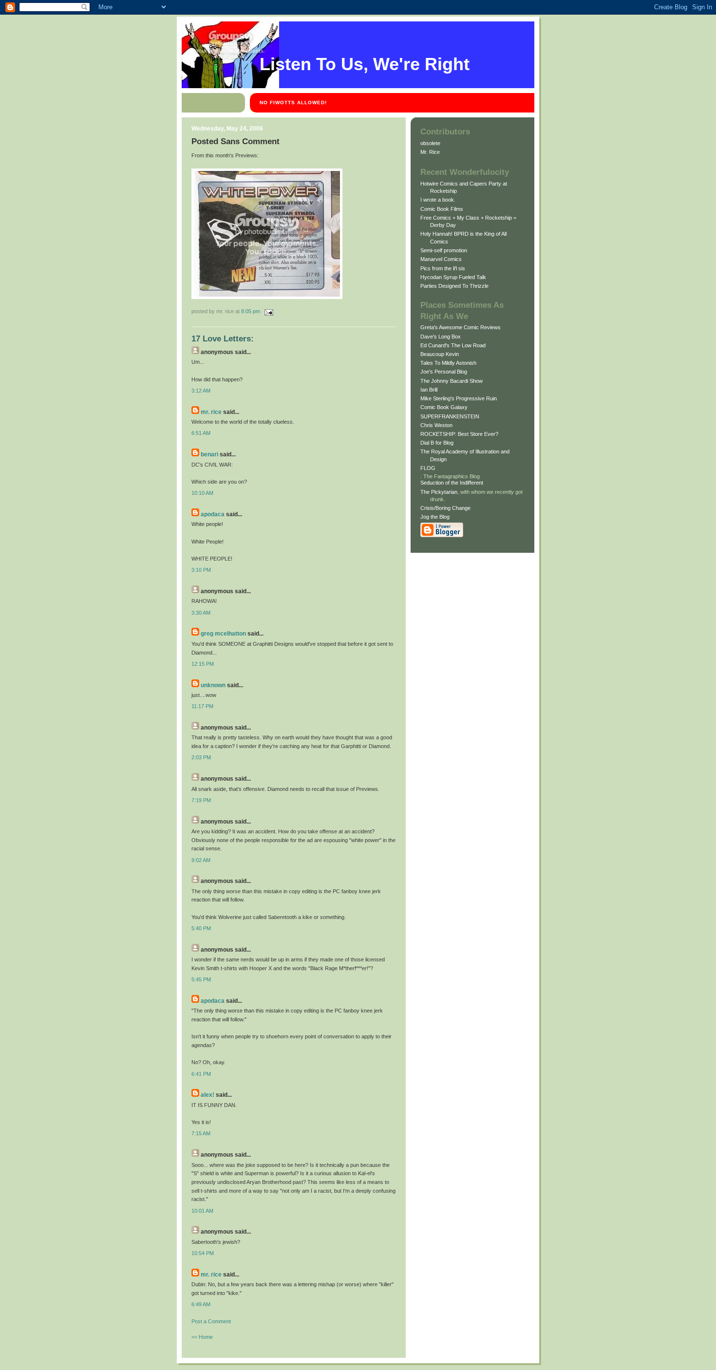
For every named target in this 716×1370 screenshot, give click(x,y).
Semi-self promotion (443, 250)
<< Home (202, 1337)
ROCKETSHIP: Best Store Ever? (459, 434)
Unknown (213, 685)
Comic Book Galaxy (444, 407)
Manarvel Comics (441, 259)
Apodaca (213, 514)
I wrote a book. (437, 200)
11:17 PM (202, 706)
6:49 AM (200, 1304)
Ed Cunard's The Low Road (453, 345)
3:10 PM (201, 570)
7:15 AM (200, 1133)
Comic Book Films (441, 209)
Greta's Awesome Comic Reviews (460, 327)
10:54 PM (202, 1253)
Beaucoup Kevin (439, 354)
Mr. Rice (211, 412)
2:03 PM (201, 757)
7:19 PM (201, 800)
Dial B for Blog (436, 443)
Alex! (207, 1094)
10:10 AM (202, 493)
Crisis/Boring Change (445, 508)
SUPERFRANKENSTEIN (449, 416)
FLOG (427, 468)
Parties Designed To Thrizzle (454, 286)
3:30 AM (200, 613)
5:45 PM (201, 979)
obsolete (430, 143)
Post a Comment (211, 1321)
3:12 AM (200, 391)
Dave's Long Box (440, 336)
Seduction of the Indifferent (451, 483)
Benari (209, 454)
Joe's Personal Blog (443, 372)
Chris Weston (436, 425)
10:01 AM (202, 1211)
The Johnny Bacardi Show (451, 381)
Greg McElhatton (223, 633)
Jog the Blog (435, 517)
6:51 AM (200, 433)
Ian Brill (428, 390)
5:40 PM (201, 928)
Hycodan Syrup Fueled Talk (453, 277)
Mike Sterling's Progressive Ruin (458, 398)
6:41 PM (201, 1074)
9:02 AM (200, 860)
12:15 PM (202, 664)
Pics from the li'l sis (442, 268)
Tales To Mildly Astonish (448, 363)
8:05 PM (250, 311)
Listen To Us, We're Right (365, 64)
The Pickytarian (438, 492)
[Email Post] (267, 311)
